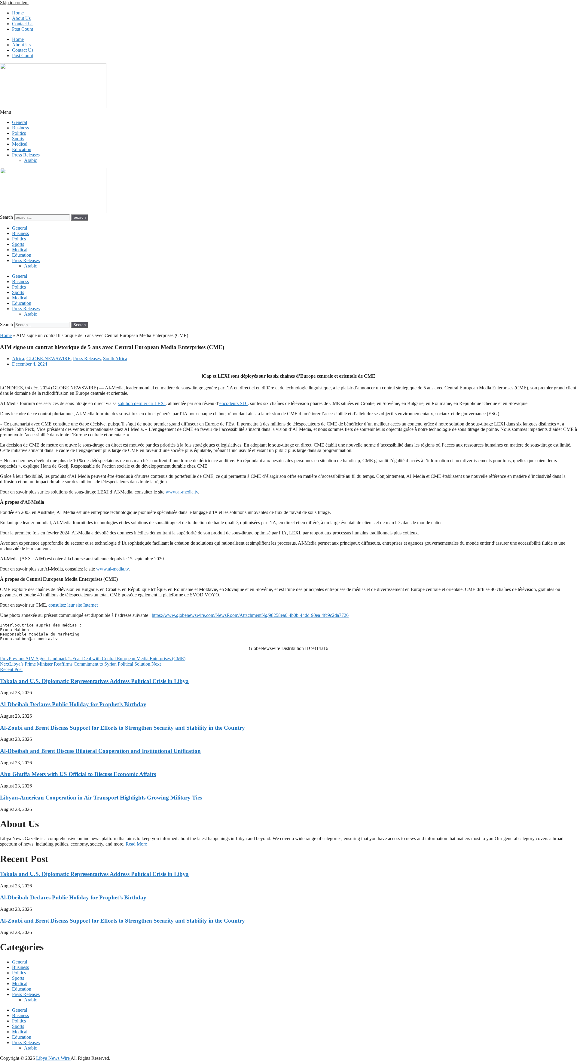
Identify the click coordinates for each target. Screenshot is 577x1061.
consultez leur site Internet (73, 605)
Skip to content (14, 2)
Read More (136, 843)
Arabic (30, 160)
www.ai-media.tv (182, 491)
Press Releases (26, 154)
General (19, 122)
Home (18, 12)
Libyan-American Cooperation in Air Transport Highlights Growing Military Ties (101, 797)
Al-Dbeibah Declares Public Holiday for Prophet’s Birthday (73, 704)
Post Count (22, 29)
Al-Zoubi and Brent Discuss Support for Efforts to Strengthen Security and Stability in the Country (122, 728)
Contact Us (22, 23)
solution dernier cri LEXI (142, 403)
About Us (21, 18)
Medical (19, 144)
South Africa (115, 358)
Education (21, 149)
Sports (18, 138)
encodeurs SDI (233, 403)
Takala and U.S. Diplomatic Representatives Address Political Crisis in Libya (94, 681)
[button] (288, 112)
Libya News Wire (53, 1058)
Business (20, 127)
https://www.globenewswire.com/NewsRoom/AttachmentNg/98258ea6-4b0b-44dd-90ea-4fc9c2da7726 (250, 615)
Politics (19, 133)
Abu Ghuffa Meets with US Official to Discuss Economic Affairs (78, 774)
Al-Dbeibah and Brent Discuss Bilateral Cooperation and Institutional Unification (100, 751)
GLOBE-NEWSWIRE (48, 358)
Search (6, 217)
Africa (18, 358)
